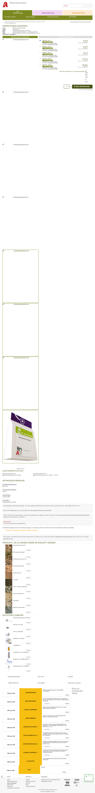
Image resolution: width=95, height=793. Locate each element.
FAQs (27, 784)
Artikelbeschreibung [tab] (20, 37)
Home (5, 21)
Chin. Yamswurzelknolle (20, 586)
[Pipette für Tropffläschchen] (8, 662)
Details (28, 550)
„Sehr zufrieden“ (30, 718)
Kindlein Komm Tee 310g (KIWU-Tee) (50, 779)
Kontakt (70, 676)
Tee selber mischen (10, 17)
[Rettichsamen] (8, 575)
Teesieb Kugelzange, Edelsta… (22, 617)
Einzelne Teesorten (53, 17)
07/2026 (67, 695)
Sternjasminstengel (18, 552)
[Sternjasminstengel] (8, 554)
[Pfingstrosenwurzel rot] (8, 561)
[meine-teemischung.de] (24, 4)
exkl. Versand (89, 89)
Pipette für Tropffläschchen (21, 659)
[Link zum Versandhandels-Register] (76, 692)
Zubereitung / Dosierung (13, 788)
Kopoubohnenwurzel (19, 545)
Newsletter (41, 683)
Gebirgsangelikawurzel (11, 23)
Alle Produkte (11, 21)
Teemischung (18, 12)
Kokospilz (16, 600)
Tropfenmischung (78, 12)
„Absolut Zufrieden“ (30, 709)
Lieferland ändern (88, 780)
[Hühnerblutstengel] (8, 568)
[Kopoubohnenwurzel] (8, 548)
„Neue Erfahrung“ (30, 701)
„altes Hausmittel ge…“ (30, 735)
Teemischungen (30, 17)
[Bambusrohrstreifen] (8, 610)
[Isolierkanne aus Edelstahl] (8, 655)
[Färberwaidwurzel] (8, 596)
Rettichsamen (17, 573)
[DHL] (67, 785)
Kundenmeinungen (30, 786)
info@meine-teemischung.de (63, 536)
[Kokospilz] (8, 603)
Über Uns (41, 676)
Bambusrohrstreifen (19, 607)
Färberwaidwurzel (18, 593)
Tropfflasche (16, 645)
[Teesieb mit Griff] (8, 627)
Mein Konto (79, 22)
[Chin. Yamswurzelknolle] (8, 589)
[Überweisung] (77, 782)
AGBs (8, 779)
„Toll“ (29, 769)
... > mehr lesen (46, 703)
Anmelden (73, 22)
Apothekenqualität (14, 676)
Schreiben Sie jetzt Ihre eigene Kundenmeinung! (21, 530)
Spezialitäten (73, 17)
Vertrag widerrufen (11, 783)
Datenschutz (10, 784)
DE (55, 43)
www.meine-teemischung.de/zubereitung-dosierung (74, 515)
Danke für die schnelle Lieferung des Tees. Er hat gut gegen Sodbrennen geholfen (55, 708)
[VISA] (77, 779)
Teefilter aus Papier (18, 638)
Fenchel (15, 579)
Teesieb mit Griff (18, 624)
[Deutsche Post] (77, 785)
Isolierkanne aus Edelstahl (21, 652)
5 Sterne (43, 767)
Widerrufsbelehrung (12, 781)
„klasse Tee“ (31, 761)
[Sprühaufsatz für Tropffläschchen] (8, 668)
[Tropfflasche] (8, 648)
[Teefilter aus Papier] (8, 641)
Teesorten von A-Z (41, 21)
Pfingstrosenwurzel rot (19, 559)
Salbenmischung (48, 12)
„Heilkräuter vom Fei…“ (30, 726)
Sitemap (28, 783)
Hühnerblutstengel (18, 566)
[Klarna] (67, 782)
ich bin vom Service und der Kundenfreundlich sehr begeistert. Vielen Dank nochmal (54, 716)
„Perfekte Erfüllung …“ (30, 744)
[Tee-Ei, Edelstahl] (8, 634)
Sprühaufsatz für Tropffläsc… (21, 666)
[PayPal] (67, 779)
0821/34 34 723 (8, 539)
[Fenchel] (8, 582)
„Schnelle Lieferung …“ (30, 752)
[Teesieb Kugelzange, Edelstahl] (8, 620)
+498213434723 (13, 683)
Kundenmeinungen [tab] (65, 37)
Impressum (10, 786)
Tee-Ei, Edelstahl (18, 631)
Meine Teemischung (20, 21)
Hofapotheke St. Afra (52, 44)
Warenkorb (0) (87, 22)
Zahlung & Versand (74, 683)
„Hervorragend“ (30, 692)
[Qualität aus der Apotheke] (6, 4)
